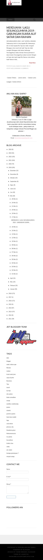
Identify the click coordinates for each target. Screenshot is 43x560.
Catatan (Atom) (16, 82)
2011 (10, 318)
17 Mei (14, 217)
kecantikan (9, 440)
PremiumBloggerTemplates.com (21, 556)
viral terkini (9, 423)
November (13, 174)
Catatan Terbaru (11, 77)
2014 (10, 308)
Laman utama (22, 77)
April (11, 278)
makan (8, 371)
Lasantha (24, 554)
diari (7, 358)
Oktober (12, 178)
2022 (10, 156)
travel (8, 387)
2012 (10, 315)
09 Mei (14, 245)
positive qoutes (10, 413)
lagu (14, 66)
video (8, 446)
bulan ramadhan (11, 397)
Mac (11, 282)
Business (9, 381)
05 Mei (14, 259)
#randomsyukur (10, 430)
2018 (10, 293)
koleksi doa (9, 443)
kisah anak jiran (11, 374)
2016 (10, 300)
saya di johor (10, 377)
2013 (10, 311)
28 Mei (14, 199)
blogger (8, 361)
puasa (8, 407)
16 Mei (14, 227)
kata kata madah (11, 417)
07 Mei (14, 252)
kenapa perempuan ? (12, 453)
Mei (11, 196)
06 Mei (14, 255)
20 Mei (14, 210)
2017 (10, 297)
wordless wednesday (12, 404)
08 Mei (14, 248)
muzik (18, 66)
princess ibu (10, 427)
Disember (13, 170)
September (13, 181)
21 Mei (14, 206)
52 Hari (8, 390)
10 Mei (14, 241)
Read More (32, 63)
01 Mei (14, 274)
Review (8, 367)
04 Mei (14, 263)
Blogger (26, 549)
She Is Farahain (15, 68)
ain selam (9, 450)
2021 (10, 160)
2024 (10, 149)
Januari (12, 289)
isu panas (9, 437)
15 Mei (14, 230)
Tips (7, 384)
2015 (10, 304)
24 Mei (14, 202)
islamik (8, 410)
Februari (12, 285)
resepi (8, 400)
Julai (11, 188)
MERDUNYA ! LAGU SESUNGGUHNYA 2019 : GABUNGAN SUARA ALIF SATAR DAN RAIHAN (21, 32)
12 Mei (14, 237)
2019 (10, 167)
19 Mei (14, 213)
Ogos (11, 185)
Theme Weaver (21, 552)
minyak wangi (10, 456)
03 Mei (14, 266)
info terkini (9, 394)
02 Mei (14, 270)
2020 (10, 164)
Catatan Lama (32, 77)
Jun (11, 192)
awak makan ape (11, 364)
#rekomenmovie (11, 433)
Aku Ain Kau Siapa (28, 547)
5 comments (24, 68)
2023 (10, 153)
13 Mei (14, 234)
